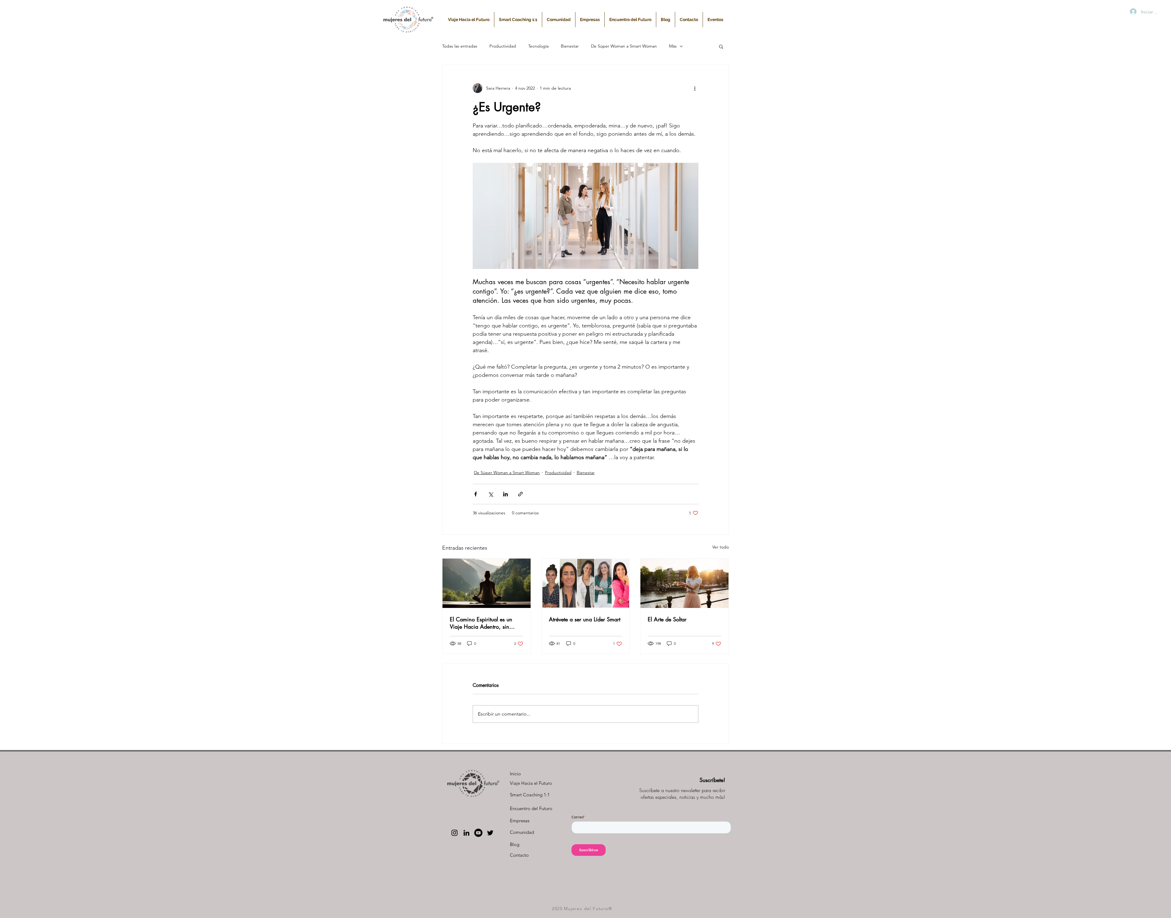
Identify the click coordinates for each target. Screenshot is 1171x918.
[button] (721, 46)
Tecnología (538, 46)
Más (673, 46)
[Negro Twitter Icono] (490, 833)
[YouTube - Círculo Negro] (478, 833)
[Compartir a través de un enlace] (520, 494)
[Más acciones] (694, 88)
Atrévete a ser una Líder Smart (584, 619)
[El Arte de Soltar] (684, 583)
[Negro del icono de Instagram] (454, 833)
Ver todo (720, 547)
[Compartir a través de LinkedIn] (505, 494)
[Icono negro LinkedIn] (466, 833)
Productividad (502, 46)
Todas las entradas (459, 46)
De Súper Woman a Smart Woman (624, 46)
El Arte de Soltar (667, 619)
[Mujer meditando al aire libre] (486, 583)
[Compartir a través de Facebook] (475, 494)
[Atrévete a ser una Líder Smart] (586, 583)
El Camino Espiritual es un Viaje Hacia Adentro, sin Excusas (481, 623)
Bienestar (570, 46)
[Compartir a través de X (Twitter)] (490, 494)
